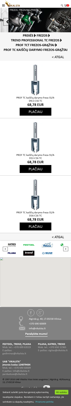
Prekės (28, 35)
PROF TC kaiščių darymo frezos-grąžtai (36, 50)
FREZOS (42, 35)
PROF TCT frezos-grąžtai (35, 45)
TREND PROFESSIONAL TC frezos (35, 40)
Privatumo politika (45, 401)
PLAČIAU (35, 111)
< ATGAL (58, 57)
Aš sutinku (61, 392)
